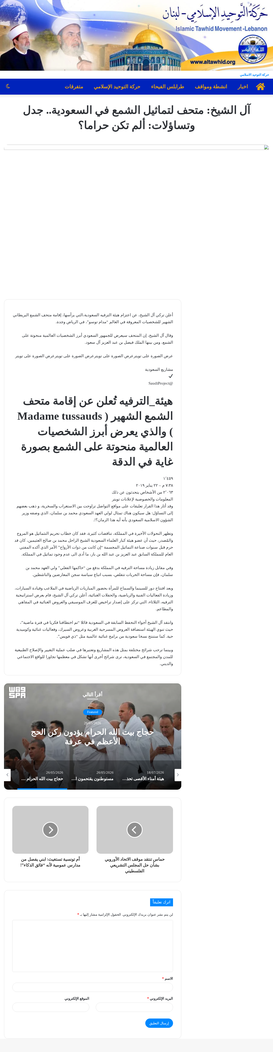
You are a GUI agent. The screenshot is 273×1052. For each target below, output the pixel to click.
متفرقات (74, 86)
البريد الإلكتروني (160, 998)
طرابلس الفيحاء (167, 86)
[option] (92, 736)
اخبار (243, 86)
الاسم (167, 979)
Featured (92, 712)
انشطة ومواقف (211, 86)
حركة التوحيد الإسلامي (117, 86)
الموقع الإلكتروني (77, 998)
